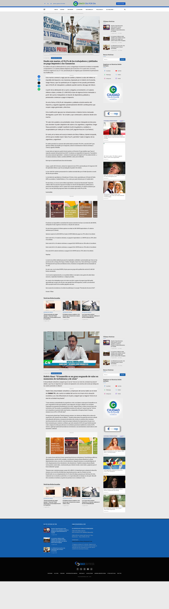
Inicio (45, 13)
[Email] (39, 83)
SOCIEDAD (50, 573)
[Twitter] (39, 79)
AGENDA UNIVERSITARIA (100, 573)
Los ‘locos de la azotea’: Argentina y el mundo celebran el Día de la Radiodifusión (90, 316)
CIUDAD (62, 9)
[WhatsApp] (39, 89)
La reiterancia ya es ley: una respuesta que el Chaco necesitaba (118, 47)
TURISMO (62, 573)
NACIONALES (89, 9)
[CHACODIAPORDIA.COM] (84, 3)
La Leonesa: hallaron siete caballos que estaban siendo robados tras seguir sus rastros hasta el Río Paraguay (118, 38)
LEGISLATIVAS (89, 573)
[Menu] (44, 9)
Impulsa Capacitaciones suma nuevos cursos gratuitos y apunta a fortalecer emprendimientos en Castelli (118, 28)
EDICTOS (119, 573)
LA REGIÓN (79, 9)
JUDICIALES (82, 573)
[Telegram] (39, 86)
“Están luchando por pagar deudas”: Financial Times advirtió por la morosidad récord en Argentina (52, 316)
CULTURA (56, 573)
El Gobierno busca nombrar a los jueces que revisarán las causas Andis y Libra (71, 316)
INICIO (56, 9)
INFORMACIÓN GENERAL (48, 312)
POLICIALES (99, 9)
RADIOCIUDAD (120, 3)
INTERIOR (70, 9)
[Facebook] (39, 76)
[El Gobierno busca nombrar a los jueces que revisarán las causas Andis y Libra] (71, 306)
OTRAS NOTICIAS (111, 573)
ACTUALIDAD (109, 9)
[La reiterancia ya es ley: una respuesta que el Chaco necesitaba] (106, 47)
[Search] (124, 9)
